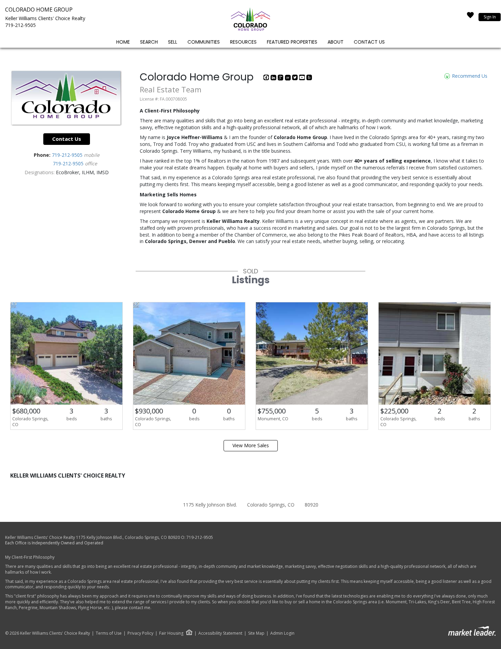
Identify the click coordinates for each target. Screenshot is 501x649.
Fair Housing (171, 633)
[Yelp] (309, 78)
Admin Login (282, 633)
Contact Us (369, 42)
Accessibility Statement (220, 633)
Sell (172, 42)
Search (149, 42)
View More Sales (250, 445)
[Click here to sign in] (470, 17)
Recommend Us (469, 76)
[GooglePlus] (281, 78)
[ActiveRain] (288, 78)
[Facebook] (267, 78)
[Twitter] (295, 78)
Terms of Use (109, 633)
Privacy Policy (140, 633)
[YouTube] (302, 78)
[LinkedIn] (274, 78)
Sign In (490, 17)
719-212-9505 (20, 25)
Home (123, 42)
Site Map (256, 633)
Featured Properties (292, 42)
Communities (203, 42)
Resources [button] (243, 42)
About (336, 42)
